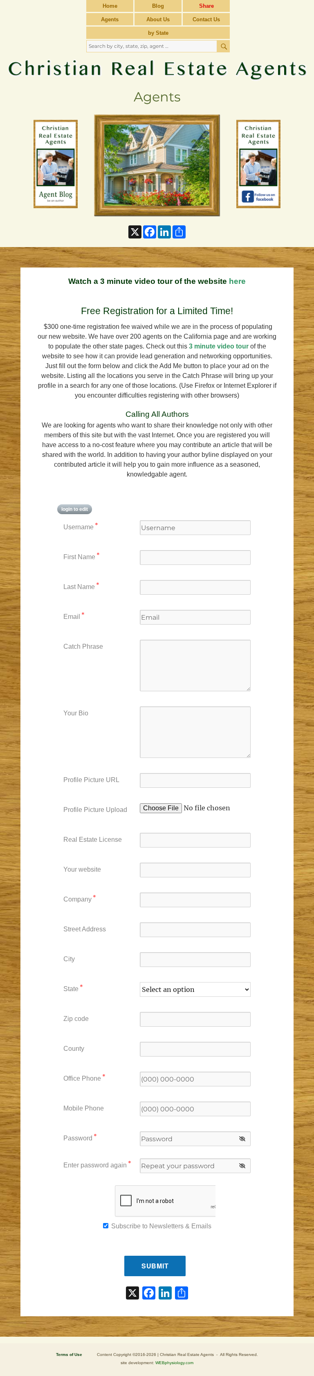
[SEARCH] (223, 46)
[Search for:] (152, 46)
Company (79, 898)
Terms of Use (69, 1354)
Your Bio (75, 713)
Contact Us (206, 19)
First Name (81, 556)
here (237, 281)
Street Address (84, 929)
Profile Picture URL (91, 779)
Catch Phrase (83, 646)
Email (74, 616)
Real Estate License (92, 839)
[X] (132, 1294)
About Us (158, 19)
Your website (82, 869)
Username (80, 526)
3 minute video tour (219, 346)
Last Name (81, 586)
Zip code (76, 1018)
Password (80, 1137)
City (69, 959)
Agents (110, 19)
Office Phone (84, 1077)
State (73, 988)
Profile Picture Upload (95, 809)
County (73, 1048)
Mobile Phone (83, 1108)
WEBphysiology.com (174, 1362)
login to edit (74, 509)
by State (158, 33)
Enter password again (97, 1164)
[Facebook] (149, 1294)
